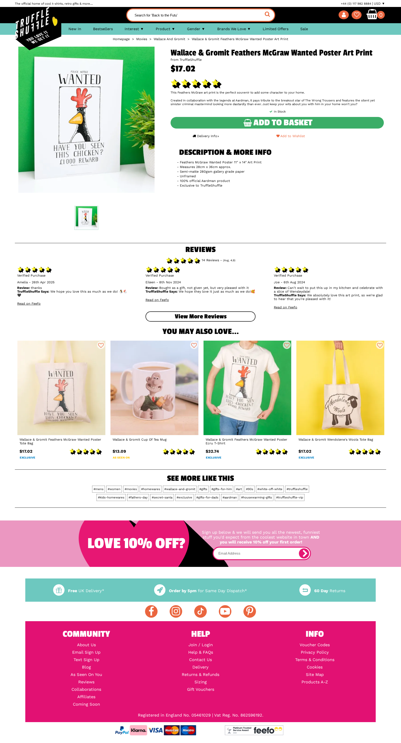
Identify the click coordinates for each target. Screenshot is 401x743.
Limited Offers (275, 29)
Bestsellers (103, 29)
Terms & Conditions (314, 660)
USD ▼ (379, 3)
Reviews (86, 682)
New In (74, 29)
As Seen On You (86, 674)
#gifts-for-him (221, 489)
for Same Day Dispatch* (208, 590)
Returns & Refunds (200, 674)
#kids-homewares (111, 497)
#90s (249, 489)
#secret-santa (162, 497)
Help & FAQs (200, 652)
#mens (98, 489)
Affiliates (86, 697)
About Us (86, 645)
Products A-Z (314, 682)
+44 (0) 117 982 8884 (356, 3)
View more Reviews (200, 316)
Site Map (315, 674)
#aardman (230, 497)
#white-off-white (269, 489)
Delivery (200, 667)
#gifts (203, 489)
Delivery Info (207, 136)
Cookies (315, 667)
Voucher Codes (315, 645)
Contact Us (200, 660)
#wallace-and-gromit (179, 489)
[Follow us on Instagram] (176, 611)
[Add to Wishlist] (101, 345)
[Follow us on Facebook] (151, 611)
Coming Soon (86, 704)
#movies (131, 489)
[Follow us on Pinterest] (249, 611)
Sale (304, 29)
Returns (329, 590)
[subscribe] (304, 553)
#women (114, 489)
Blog (86, 667)
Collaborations (86, 689)
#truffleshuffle (297, 489)
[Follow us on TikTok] (200, 611)
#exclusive (184, 497)
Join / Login (200, 645)
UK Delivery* (86, 590)
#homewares (150, 489)
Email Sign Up (86, 652)
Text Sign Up (86, 660)
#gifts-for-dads (207, 497)
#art (239, 489)
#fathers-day (138, 497)
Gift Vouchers (200, 689)
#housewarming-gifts (256, 497)
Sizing (200, 682)
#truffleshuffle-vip (289, 497)
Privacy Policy (315, 652)
